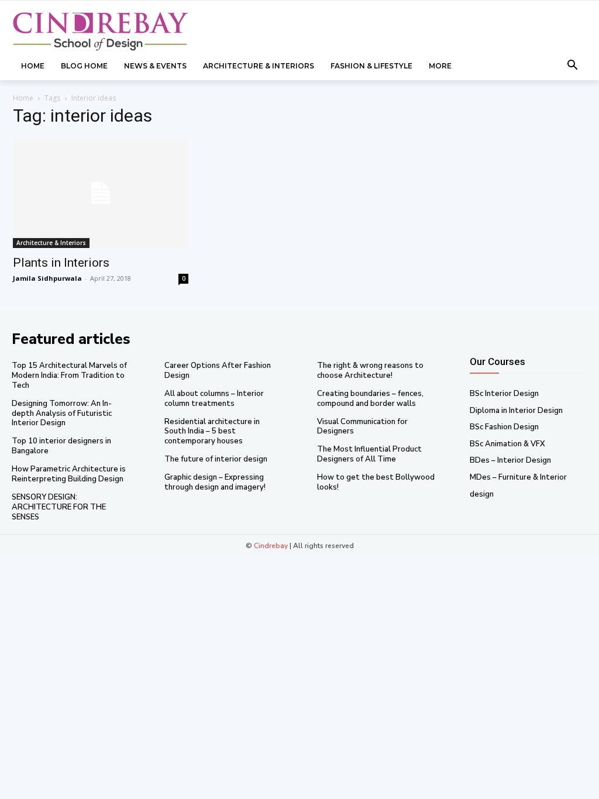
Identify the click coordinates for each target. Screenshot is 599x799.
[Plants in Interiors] (100, 193)
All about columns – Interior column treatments (214, 398)
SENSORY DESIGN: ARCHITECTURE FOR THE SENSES (59, 507)
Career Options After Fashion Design (217, 370)
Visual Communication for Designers (362, 426)
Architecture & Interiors (51, 243)
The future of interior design (215, 459)
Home (23, 98)
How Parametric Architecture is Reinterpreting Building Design (69, 474)
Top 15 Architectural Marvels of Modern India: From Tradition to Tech (69, 375)
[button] (573, 66)
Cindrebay (271, 545)
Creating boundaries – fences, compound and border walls (370, 398)
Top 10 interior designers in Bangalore (61, 446)
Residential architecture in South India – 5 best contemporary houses (212, 431)
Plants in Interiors (61, 263)
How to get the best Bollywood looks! (376, 482)
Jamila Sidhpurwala (47, 278)
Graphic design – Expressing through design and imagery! (215, 482)
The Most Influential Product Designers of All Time (369, 454)
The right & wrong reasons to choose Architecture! (370, 370)
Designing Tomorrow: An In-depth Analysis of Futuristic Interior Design (62, 413)
